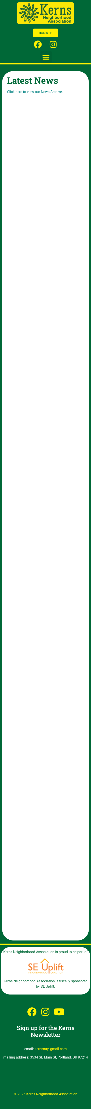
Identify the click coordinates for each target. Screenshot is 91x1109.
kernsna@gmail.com (51, 1049)
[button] (46, 57)
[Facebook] (38, 44)
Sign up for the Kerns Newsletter (45, 1031)
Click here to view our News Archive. (35, 92)
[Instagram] (53, 44)
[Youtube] (59, 1011)
